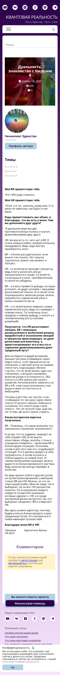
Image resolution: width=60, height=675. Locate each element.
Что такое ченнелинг (16, 636)
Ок (13, 667)
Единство (10, 171)
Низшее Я (11, 175)
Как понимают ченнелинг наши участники (28, 644)
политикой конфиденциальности (20, 661)
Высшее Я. (11, 166)
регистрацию (29, 560)
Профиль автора (21, 146)
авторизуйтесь (17, 563)
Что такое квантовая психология (23, 640)
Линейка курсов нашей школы (21, 632)
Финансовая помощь (30, 603)
